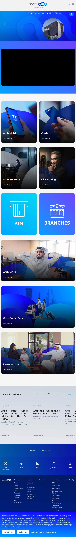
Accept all (8, 532)
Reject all (23, 532)
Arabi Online (56, 486)
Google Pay (55, 510)
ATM (53, 483)
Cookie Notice (51, 532)
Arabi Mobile (56, 488)
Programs (17, 483)
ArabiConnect (56, 503)
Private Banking (69, 480)
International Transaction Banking (31, 489)
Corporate (30, 480)
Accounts (17, 493)
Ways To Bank (56, 480)
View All (70, 395)
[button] (71, 24)
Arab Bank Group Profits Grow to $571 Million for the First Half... (15, 414)
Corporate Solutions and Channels (31, 496)
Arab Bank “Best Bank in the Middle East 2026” (46, 412)
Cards (16, 486)
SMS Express (56, 496)
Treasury (42, 480)
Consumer (17, 480)
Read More (5, 436)
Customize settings (37, 532)
